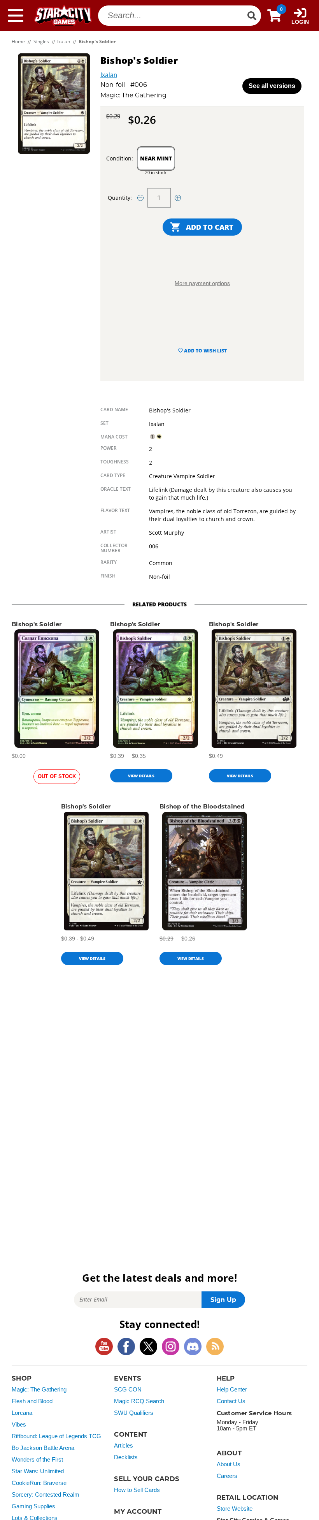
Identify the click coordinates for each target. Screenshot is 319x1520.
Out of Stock (57, 776)
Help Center (232, 1389)
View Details (141, 775)
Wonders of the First (37, 1460)
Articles (123, 1446)
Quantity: (120, 197)
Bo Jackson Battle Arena (43, 1448)
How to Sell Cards (137, 1490)
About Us (228, 1464)
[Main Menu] (15, 15)
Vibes (19, 1424)
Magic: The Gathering (39, 1389)
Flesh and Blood (32, 1401)
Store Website (234, 1509)
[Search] (251, 15)
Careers (227, 1476)
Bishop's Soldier (36, 624)
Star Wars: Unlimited (38, 1471)
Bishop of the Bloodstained (202, 806)
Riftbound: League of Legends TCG (56, 1436)
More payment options (202, 283)
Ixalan (108, 75)
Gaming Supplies (33, 1506)
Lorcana (22, 1413)
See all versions (272, 86)
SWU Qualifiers (133, 1413)
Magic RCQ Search (139, 1401)
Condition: (119, 158)
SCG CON (128, 1389)
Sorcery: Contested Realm (45, 1495)
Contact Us (231, 1401)
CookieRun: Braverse (39, 1483)
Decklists (126, 1457)
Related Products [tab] (159, 604)
